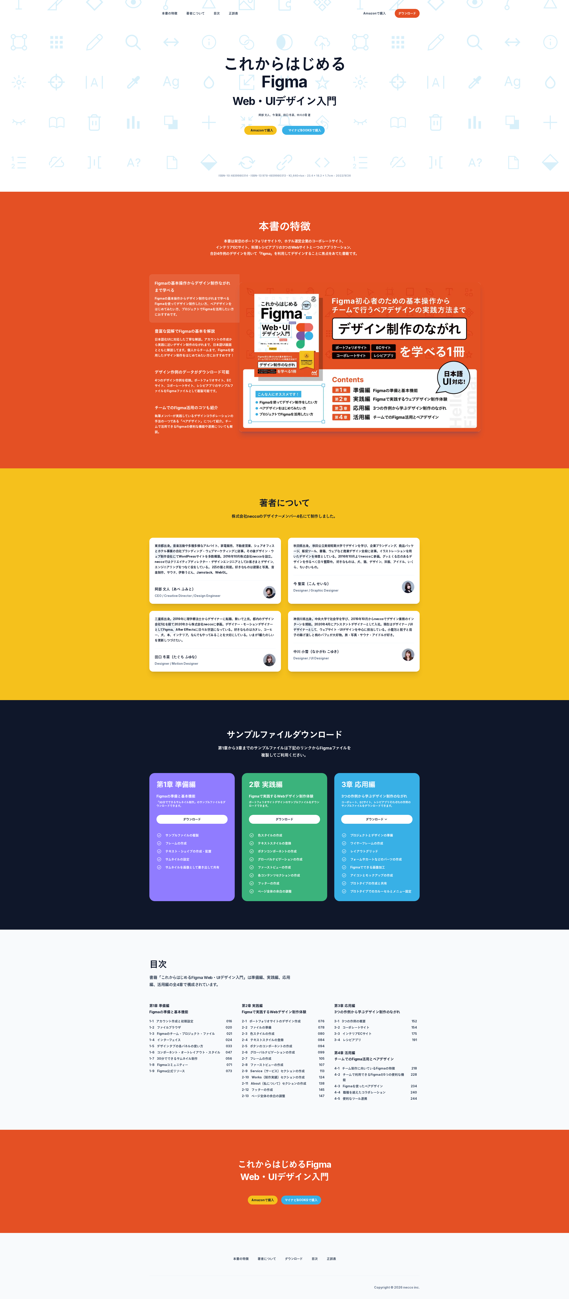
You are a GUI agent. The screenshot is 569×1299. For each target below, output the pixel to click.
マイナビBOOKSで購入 (301, 1200)
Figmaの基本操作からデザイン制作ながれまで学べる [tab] (192, 287)
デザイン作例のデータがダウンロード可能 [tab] (192, 372)
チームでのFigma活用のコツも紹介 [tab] (186, 407)
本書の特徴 (169, 13)
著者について (195, 13)
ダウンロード (192, 819)
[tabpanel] (329, 357)
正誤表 (233, 13)
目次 (217, 13)
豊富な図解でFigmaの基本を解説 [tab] (185, 331)
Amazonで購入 (374, 13)
